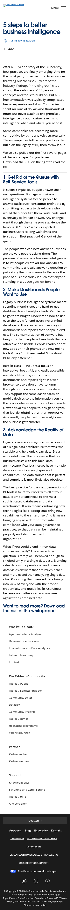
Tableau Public (18, 683)
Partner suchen (18, 754)
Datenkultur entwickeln (24, 641)
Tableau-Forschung (21, 655)
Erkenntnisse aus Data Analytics (29, 648)
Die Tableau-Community (27, 676)
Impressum (17, 838)
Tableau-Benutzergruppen (26, 690)
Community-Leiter (20, 697)
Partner (14, 747)
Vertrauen (15, 830)
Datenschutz (33, 846)
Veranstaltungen (19, 732)
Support (15, 775)
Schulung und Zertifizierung (27, 789)
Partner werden (19, 761)
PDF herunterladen (22, 40)
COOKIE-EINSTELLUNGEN (33, 863)
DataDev (14, 704)
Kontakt (14, 662)
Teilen (10, 48)
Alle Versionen (18, 803)
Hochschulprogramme (23, 725)
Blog (28, 830)
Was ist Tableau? (21, 627)
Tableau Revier (18, 718)
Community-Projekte (22, 711)
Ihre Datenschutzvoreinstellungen (37, 871)
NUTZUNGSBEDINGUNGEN (42, 838)
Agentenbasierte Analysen (26, 634)
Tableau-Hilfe (17, 796)
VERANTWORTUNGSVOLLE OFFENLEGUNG (34, 854)
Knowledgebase (19, 782)
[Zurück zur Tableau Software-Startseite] (16, 4)
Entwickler (41, 830)
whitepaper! (43, 610)
